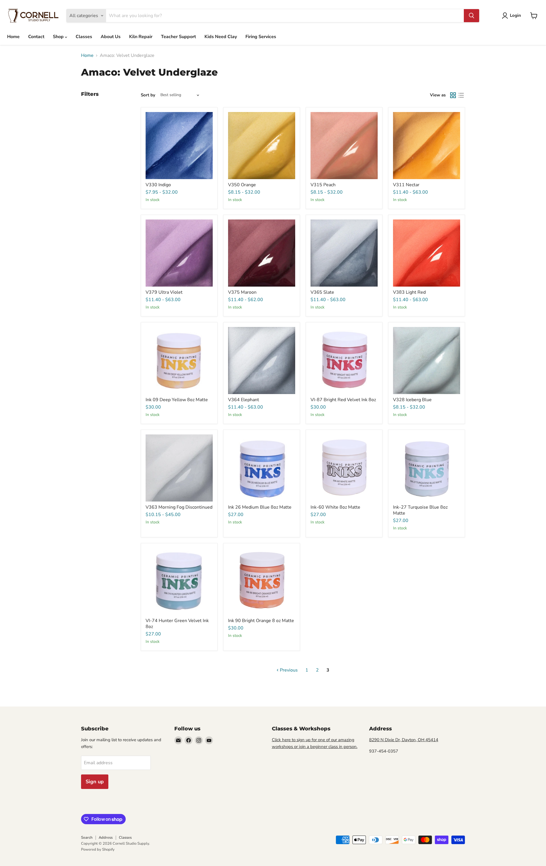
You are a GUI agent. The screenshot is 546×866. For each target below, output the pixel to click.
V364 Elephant (243, 400)
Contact (36, 37)
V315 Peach (323, 185)
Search (86, 837)
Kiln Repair (140, 37)
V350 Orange (242, 185)
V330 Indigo (158, 185)
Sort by (148, 95)
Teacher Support (178, 37)
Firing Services (260, 37)
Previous (288, 670)
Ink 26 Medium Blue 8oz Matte (259, 507)
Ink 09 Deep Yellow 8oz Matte (177, 400)
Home (13, 37)
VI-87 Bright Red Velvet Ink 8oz (343, 400)
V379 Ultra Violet (164, 292)
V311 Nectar (406, 185)
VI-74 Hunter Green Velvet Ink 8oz (177, 624)
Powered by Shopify (98, 849)
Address (106, 837)
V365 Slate (322, 292)
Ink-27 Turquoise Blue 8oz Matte (420, 510)
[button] (512, 15)
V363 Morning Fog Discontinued (179, 507)
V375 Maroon (242, 292)
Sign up (95, 781)
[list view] (461, 95)
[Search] (471, 15)
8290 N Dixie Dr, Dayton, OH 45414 (403, 740)
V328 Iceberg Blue (412, 400)
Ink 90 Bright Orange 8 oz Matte (261, 621)
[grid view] (453, 95)
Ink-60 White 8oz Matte (335, 507)
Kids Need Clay (220, 37)
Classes (84, 37)
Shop (59, 37)
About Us (111, 37)
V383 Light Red (409, 292)
